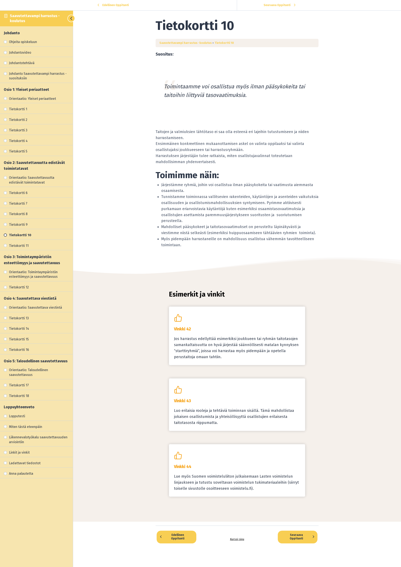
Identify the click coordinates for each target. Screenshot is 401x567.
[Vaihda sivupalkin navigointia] (69, 18)
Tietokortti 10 (224, 43)
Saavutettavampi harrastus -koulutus (185, 43)
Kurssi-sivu (237, 539)
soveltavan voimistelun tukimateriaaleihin (250, 482)
